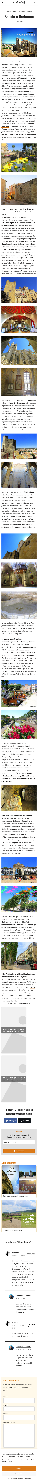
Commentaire (9, 1422)
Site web (6, 1414)
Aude (18, 11)
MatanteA (8, 11)
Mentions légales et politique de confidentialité (18, 1478)
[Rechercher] (3, 2)
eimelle (15, 1322)
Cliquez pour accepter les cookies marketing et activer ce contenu (13, 1030)
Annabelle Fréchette (23, 1296)
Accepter (19, 1468)
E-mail (6, 1405)
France (14, 11)
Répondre (31, 1254)
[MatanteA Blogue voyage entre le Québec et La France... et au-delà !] (19, 2)
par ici (32, 987)
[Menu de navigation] (34, 2)
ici (12, 1001)
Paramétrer (19, 1474)
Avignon (32, 255)
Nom (5, 1396)
